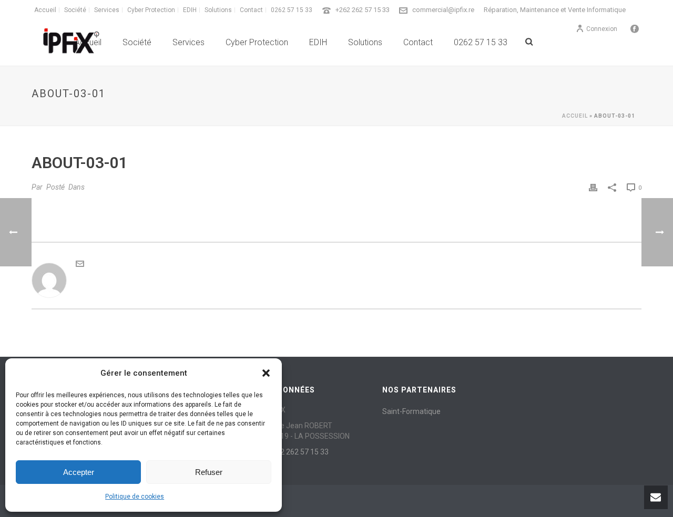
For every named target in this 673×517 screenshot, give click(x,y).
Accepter (78, 472)
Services (188, 42)
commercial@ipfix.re (443, 10)
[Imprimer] (593, 187)
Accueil (575, 116)
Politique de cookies (134, 496)
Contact (418, 42)
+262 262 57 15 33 (362, 10)
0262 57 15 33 (480, 42)
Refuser (208, 472)
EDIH (318, 42)
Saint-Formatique (411, 411)
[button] (266, 373)
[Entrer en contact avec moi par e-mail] (80, 265)
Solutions (365, 42)
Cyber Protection (257, 42)
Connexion (601, 29)
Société (137, 42)
